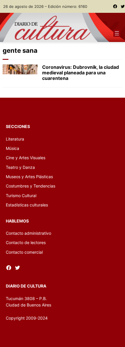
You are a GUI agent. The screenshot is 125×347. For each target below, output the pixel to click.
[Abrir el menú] (116, 33)
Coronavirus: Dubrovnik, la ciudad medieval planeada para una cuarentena (80, 72)
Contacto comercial (24, 252)
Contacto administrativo (28, 233)
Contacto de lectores (26, 242)
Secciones (18, 126)
